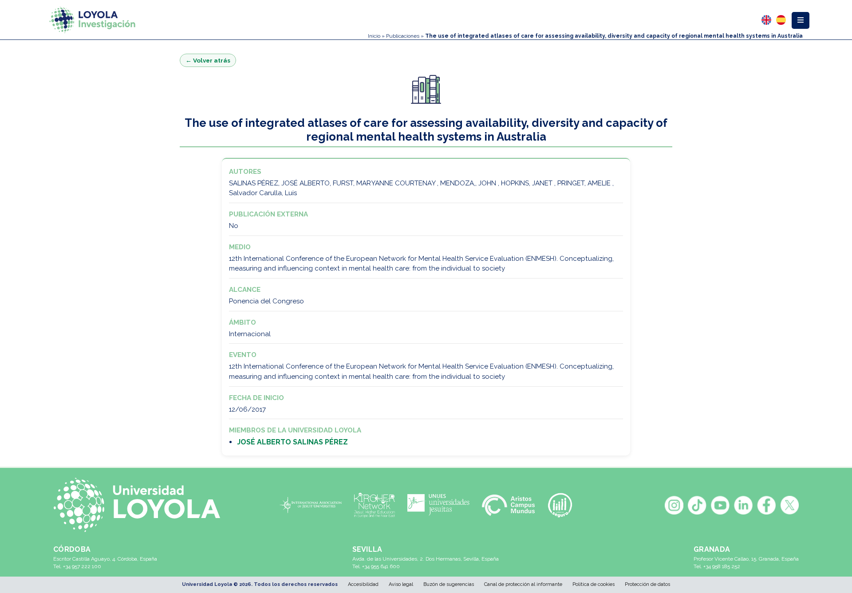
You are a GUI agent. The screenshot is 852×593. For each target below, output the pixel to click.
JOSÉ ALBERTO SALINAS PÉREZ (292, 442)
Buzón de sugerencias (448, 584)
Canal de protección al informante (523, 584)
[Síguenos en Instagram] (674, 505)
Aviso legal (401, 584)
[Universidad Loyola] (141, 505)
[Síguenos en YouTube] (720, 505)
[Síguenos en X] (789, 505)
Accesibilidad (363, 584)
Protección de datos (647, 584)
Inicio (374, 36)
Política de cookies (593, 584)
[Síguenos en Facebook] (766, 505)
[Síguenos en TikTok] (697, 505)
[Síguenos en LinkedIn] (743, 505)
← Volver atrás (207, 60)
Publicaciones (402, 36)
